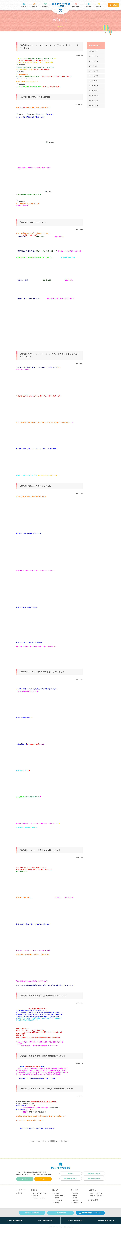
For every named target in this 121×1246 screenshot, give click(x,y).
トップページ (20, 1190)
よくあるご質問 (93, 1200)
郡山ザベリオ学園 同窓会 (105, 1220)
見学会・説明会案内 (94, 1178)
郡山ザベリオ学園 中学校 (75, 1220)
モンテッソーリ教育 (60, 1195)
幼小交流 (57, 1202)
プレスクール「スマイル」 (96, 1193)
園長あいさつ (36, 1195)
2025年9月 (92, 101)
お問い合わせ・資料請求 (32, 1213)
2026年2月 (92, 76)
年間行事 (75, 1195)
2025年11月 (92, 91)
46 (49, 1141)
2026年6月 (92, 56)
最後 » (66, 1141)
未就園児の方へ (76, 7)
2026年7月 (92, 51)
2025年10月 (92, 96)
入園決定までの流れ (94, 1173)
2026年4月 (92, 66)
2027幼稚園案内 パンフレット (91, 1213)
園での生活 (45, 7)
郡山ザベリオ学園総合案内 (14, 1220)
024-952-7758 (27, 1174)
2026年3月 (92, 71)
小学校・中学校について (39, 1198)
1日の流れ (75, 1193)
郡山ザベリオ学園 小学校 (45, 1220)
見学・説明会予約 (60, 1213)
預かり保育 (75, 1200)
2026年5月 (92, 61)
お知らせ (19, 1193)
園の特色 (34, 7)
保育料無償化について (71, 1178)
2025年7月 (92, 105)
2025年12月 (92, 86)
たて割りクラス (58, 1200)
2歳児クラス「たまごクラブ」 (97, 1195)
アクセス (99, 7)
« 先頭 (38, 1141)
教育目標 (23, 7)
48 (56, 1141)
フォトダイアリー (77, 1202)
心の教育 (57, 1193)
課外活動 (75, 1198)
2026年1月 (92, 81)
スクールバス (25, 1179)
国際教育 (57, 1198)
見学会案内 (113, 5)
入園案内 (88, 7)
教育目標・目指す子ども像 (39, 1193)
